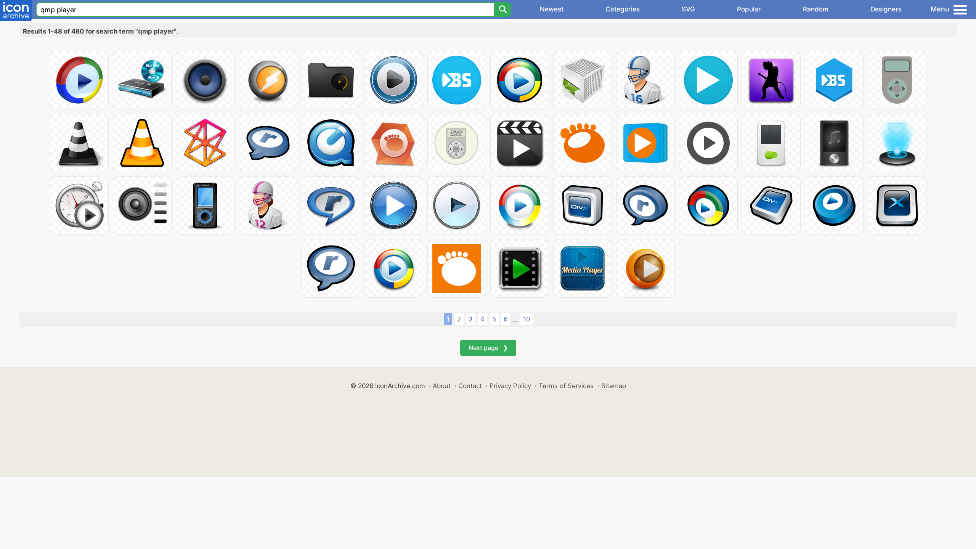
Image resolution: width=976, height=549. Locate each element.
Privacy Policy (510, 386)
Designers (886, 9)
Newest (551, 9)
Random (815, 9)
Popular (749, 9)
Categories (622, 9)
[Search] (502, 9)
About (442, 386)
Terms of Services (566, 386)
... (515, 319)
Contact (470, 386)
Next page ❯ (488, 348)
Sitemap (613, 386)
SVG (688, 9)
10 (526, 319)
